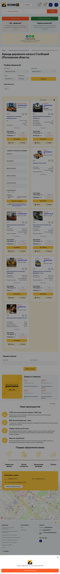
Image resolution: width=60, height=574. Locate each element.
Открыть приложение (30, 570)
